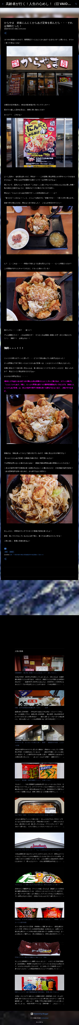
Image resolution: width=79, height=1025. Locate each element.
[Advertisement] (39, 597)
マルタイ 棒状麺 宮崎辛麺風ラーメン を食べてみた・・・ (35, 780)
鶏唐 (6, 551)
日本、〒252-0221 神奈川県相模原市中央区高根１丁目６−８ (27, 554)
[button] (5, 33)
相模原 (11, 551)
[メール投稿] (5, 549)
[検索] (76, 3)
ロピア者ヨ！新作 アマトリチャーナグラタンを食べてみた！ (35, 815)
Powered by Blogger (40, 1014)
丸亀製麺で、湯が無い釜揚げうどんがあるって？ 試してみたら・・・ (38, 673)
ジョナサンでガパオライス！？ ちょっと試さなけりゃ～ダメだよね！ (38, 850)
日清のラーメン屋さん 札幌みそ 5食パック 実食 (30, 957)
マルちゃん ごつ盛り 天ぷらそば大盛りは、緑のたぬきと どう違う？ (37, 884)
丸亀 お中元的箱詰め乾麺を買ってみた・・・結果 (31, 707)
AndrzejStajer (45, 1018)
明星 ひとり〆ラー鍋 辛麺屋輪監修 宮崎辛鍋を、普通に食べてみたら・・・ (39, 992)
